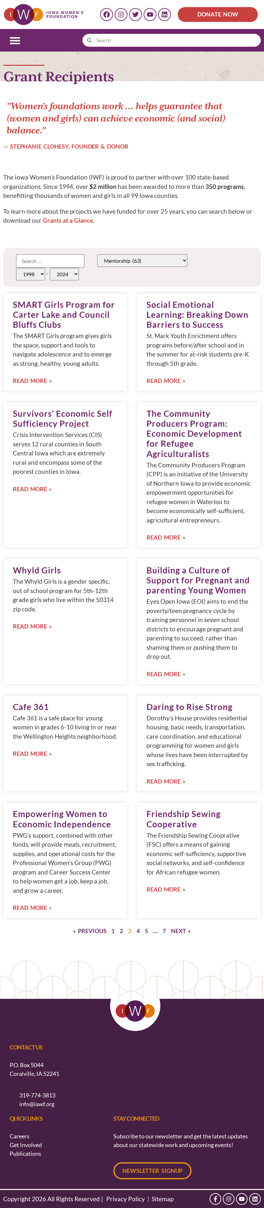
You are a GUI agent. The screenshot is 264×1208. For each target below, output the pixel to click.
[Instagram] (121, 14)
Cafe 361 (31, 707)
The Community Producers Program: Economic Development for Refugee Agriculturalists (194, 433)
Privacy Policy (125, 1199)
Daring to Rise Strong (189, 707)
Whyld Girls (37, 570)
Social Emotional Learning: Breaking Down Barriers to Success (197, 314)
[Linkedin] (164, 14)
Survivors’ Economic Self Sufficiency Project (62, 418)
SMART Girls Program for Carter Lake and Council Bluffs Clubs (64, 314)
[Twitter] (135, 14)
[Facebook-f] (215, 1199)
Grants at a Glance (68, 220)
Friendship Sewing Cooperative (183, 819)
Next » (181, 930)
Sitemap (163, 1199)
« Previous (89, 930)
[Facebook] (106, 14)
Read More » (32, 380)
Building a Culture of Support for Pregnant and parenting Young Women (198, 580)
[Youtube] (150, 14)
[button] (15, 40)
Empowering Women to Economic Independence (62, 819)
